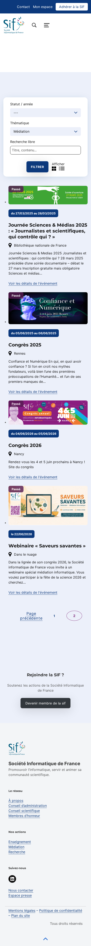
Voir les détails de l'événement (32, 283)
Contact (23, 7)
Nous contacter (20, 890)
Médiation (16, 847)
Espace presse (20, 895)
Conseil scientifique (24, 811)
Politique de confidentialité (60, 910)
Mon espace (42, 7)
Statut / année (21, 104)
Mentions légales (21, 910)
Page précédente (31, 616)
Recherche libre (22, 142)
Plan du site (20, 915)
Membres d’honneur (24, 816)
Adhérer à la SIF (71, 7)
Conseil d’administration (27, 805)
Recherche (16, 852)
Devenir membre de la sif (45, 703)
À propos (15, 800)
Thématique (19, 123)
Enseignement (19, 842)
